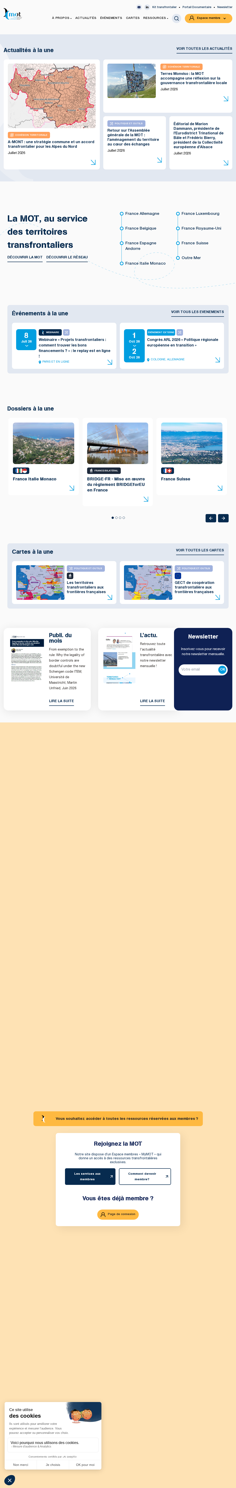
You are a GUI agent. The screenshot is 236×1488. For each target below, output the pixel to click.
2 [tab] (116, 519)
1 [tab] (112, 519)
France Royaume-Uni (201, 229)
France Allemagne (142, 214)
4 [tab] (123, 519)
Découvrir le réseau (67, 257)
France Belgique (140, 229)
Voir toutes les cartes (200, 550)
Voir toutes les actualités (204, 49)
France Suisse (195, 244)
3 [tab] (120, 519)
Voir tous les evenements (197, 312)
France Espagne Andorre (140, 246)
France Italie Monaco (145, 264)
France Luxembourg (200, 214)
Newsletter (224, 7)
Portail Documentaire (197, 7)
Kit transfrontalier (164, 7)
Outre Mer (191, 258)
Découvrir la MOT (25, 257)
